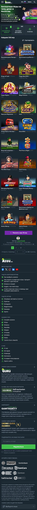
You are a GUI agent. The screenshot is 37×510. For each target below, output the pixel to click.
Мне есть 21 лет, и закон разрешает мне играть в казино (18, 452)
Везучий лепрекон (7, 151)
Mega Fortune (26, 95)
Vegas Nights (9, 96)
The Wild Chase (9, 169)
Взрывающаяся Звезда (9, 58)
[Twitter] (6, 269)
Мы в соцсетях (7, 266)
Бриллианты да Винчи (27, 58)
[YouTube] (17, 269)
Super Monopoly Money (26, 189)
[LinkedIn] (13, 269)
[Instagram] (10, 269)
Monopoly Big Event (8, 189)
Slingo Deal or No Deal (8, 132)
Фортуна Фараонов (9, 114)
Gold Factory (25, 170)
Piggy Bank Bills (24, 77)
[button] (18, 506)
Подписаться (18, 447)
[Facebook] (3, 269)
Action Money (8, 226)
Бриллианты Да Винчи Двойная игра (26, 208)
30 (21, 248)
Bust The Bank (8, 208)
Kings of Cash (8, 77)
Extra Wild (27, 131)
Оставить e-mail (7, 439)
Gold (26, 114)
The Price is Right (26, 150)
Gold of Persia (26, 227)
